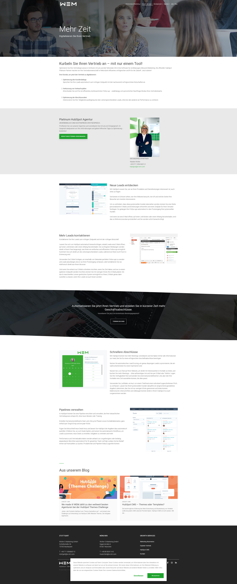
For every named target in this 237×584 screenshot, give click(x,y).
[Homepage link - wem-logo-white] (64, 563)
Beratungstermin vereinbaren (73, 136)
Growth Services (147, 4)
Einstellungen (138, 575)
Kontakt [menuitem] (142, 554)
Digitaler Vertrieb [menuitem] (145, 546)
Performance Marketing (133, 4)
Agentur (166, 4)
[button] (168, 563)
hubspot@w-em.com (137, 167)
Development (158, 4)
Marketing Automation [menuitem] (147, 541)
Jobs (172, 4)
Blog (176, 4)
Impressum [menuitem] (62, 566)
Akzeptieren (156, 575)
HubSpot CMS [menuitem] (144, 550)
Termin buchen (118, 321)
